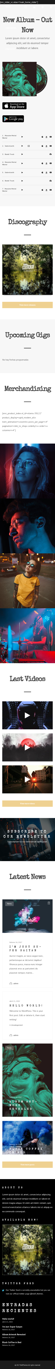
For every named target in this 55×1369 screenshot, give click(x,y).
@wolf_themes (36, 1293)
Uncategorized (17, 1025)
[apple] (51, 7)
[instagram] (25, 7)
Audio (9, 1125)
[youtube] (34, 7)
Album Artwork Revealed (14, 1334)
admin (15, 983)
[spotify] (42, 7)
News (9, 903)
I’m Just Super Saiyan (12, 1326)
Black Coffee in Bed (11, 1342)
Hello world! (8, 1318)
